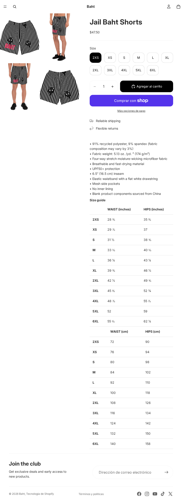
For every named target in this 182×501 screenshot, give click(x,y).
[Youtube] (155, 494)
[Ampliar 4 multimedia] (59, 87)
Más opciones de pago (131, 110)
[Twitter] (170, 494)
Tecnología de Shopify (40, 493)
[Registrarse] (166, 472)
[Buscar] (15, 7)
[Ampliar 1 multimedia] (19, 37)
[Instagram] (147, 494)
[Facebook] (139, 494)
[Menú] (5, 7)
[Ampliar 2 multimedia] (59, 37)
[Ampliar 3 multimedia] (19, 87)
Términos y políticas (91, 494)
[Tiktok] (162, 494)
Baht (22, 493)
